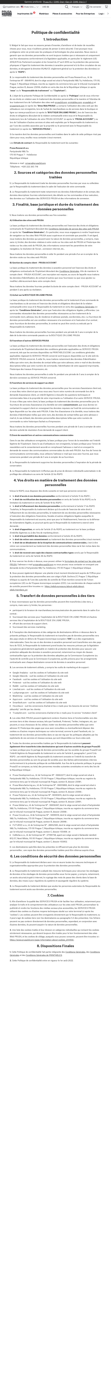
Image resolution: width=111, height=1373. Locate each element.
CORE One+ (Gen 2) (63, 1)
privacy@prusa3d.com (35, 163)
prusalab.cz (88, 102)
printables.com (75, 102)
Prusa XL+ (48, 1)
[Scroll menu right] (108, 14)
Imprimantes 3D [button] (26, 13)
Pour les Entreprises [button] (85, 13)
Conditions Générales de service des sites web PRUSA (74, 228)
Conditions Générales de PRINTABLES (44, 955)
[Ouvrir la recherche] (66, 6)
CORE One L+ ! (79, 1)
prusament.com (17, 105)
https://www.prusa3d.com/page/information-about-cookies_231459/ (42, 939)
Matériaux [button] (44, 13)
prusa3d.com (61, 102)
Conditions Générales (69, 271)
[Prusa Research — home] (7, 13)
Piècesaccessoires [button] (62, 13)
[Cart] (106, 6)
